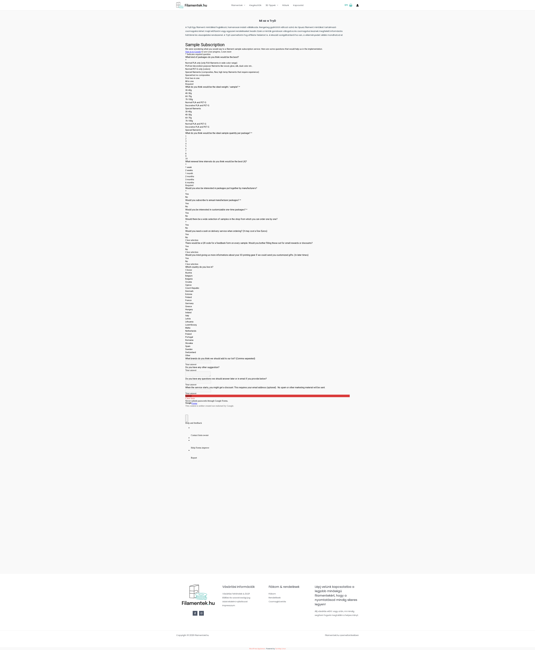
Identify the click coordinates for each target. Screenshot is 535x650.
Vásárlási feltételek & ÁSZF (236, 593)
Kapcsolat (298, 5)
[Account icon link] (357, 5)
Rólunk (285, 5)
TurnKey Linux (280, 648)
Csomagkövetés (277, 601)
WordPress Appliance (257, 648)
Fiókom (272, 593)
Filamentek (237, 5)
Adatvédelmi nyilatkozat (235, 601)
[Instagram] (201, 613)
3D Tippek (271, 5)
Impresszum (228, 605)
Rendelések (275, 597)
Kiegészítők (255, 5)
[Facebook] (195, 613)
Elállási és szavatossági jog (236, 597)
